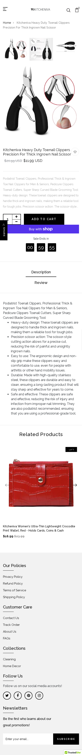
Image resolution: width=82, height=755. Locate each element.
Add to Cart (44, 219)
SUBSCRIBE (66, 739)
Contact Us (11, 618)
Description (41, 272)
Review (41, 283)
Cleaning (9, 659)
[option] (15, 49)
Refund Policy (13, 583)
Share (4, 232)
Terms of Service (14, 590)
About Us (9, 631)
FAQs (6, 638)
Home (7, 22)
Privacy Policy (12, 577)
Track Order (11, 625)
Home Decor (12, 666)
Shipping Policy (14, 597)
